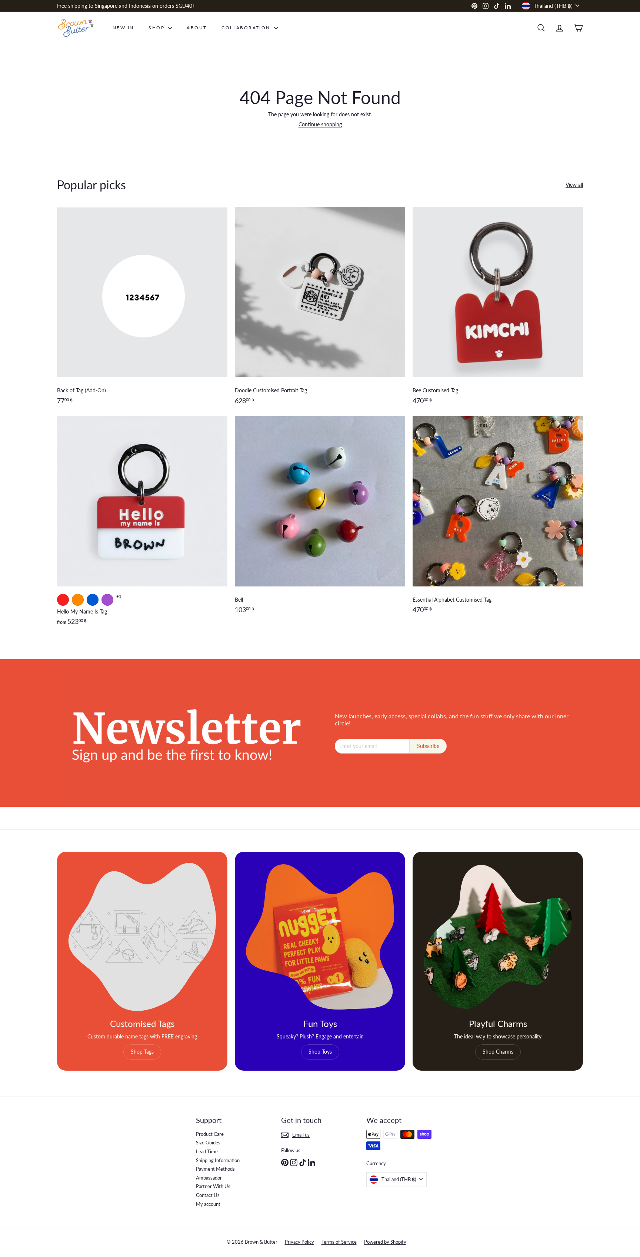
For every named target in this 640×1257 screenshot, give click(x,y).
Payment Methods (215, 1169)
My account (208, 1204)
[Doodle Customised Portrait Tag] (320, 309)
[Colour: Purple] (107, 600)
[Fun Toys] (320, 937)
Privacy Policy (299, 1242)
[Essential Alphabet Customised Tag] (498, 524)
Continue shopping (320, 124)
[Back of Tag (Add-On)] (142, 309)
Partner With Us (213, 1186)
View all (574, 185)
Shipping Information (218, 1160)
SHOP (157, 27)
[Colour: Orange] (78, 600)
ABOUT (197, 27)
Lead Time (207, 1151)
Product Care (210, 1134)
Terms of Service (339, 1242)
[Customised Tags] (142, 937)
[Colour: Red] (63, 600)
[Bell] (320, 524)
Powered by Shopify (385, 1242)
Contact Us (208, 1195)
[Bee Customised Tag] (498, 309)
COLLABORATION (246, 27)
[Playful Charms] (498, 937)
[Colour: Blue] (93, 600)
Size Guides (208, 1142)
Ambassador (209, 1178)
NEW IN (123, 27)
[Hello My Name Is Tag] (142, 524)
